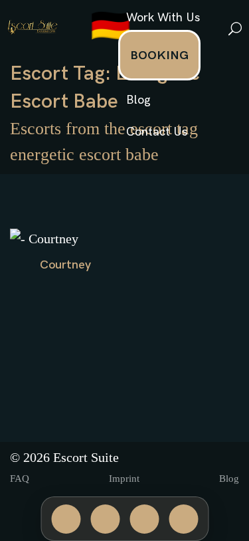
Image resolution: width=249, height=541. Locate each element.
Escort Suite (86, 457)
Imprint (124, 478)
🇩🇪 (110, 27)
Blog (138, 100)
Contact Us (156, 132)
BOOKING (159, 55)
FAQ (19, 478)
